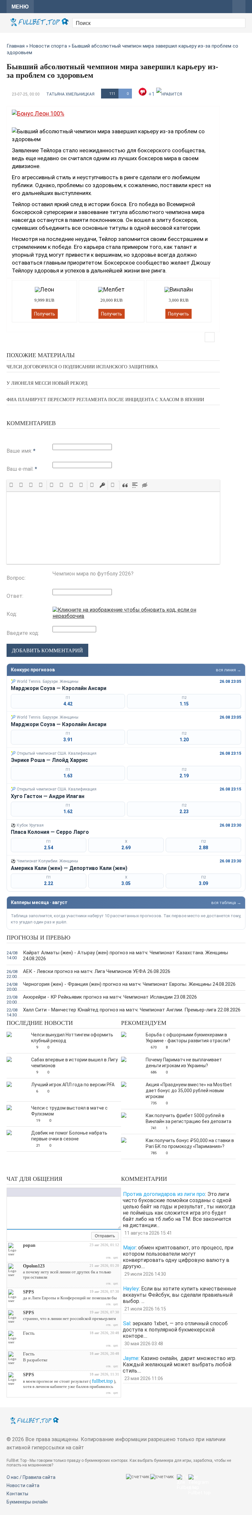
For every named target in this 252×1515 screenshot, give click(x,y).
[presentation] (12, 485)
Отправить (105, 1236)
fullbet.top (102, 1381)
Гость (28, 1333)
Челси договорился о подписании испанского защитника (82, 366)
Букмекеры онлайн (27, 1501)
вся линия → (228, 669)
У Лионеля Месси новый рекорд (47, 383)
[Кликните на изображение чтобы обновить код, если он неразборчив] (136, 616)
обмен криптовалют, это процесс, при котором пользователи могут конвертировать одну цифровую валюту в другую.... (178, 1256)
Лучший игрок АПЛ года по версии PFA (73, 1084)
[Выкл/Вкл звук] (78, 1236)
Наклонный (16, 1192)
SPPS (28, 1291)
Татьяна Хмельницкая (70, 94)
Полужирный (10, 1192)
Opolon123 (34, 1266)
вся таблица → (226, 902)
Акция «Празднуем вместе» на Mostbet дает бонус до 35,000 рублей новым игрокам (189, 1090)
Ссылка (44, 1192)
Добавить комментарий (47, 650)
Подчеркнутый (23, 1192)
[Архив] (86, 1236)
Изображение (51, 1192)
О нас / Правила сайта (31, 1477)
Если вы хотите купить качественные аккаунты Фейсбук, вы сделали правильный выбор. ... (179, 1295)
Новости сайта (23, 1485)
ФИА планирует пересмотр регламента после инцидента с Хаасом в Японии (105, 399)
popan (29, 1245)
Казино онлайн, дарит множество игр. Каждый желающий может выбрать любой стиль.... (179, 1364)
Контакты (17, 1493)
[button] (11, 485)
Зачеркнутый (30, 1192)
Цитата (64, 1192)
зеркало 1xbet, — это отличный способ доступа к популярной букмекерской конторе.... (175, 1329)
